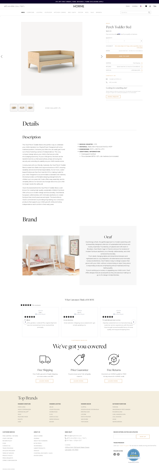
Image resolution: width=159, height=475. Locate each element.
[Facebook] (114, 455)
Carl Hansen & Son (119, 414)
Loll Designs (117, 416)
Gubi (19, 421)
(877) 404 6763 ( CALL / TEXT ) (14, 6)
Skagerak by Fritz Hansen (121, 409)
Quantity (109, 38)
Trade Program (8, 448)
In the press (37, 443)
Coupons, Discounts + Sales (43, 453)
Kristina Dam (85, 412)
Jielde (51, 407)
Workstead (53, 412)
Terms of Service (8, 453)
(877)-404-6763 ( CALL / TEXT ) (77, 438)
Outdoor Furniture (119, 404)
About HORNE (38, 436)
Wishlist (36, 450)
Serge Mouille (54, 419)
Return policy (7, 440)
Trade (128, 6)
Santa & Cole (53, 416)
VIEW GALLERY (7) (53, 108)
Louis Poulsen (54, 409)
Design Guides (38, 455)
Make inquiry (113, 96)
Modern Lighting (55, 404)
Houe (114, 419)
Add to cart (124, 56)
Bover (51, 421)
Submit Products (39, 448)
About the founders (40, 440)
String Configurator (10, 460)
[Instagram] (118, 455)
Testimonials (38, 445)
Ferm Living (21, 407)
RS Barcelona (117, 412)
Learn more (44, 381)
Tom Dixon (84, 421)
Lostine (83, 414)
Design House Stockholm (90, 409)
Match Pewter (86, 416)
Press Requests (8, 458)
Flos (51, 414)
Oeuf (108, 23)
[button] (25, 322)
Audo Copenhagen (24, 409)
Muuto (20, 419)
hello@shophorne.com (74, 436)
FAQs (4, 443)
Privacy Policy (8, 455)
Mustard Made (23, 416)
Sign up (143, 436)
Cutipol (83, 407)
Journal (135, 6)
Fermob (115, 407)
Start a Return (7, 438)
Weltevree (84, 419)
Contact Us (6, 445)
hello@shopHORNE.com (115, 79)
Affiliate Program (9, 450)
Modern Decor (86, 404)
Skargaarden (117, 421)
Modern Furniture (24, 404)
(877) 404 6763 (113, 82)
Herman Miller (23, 412)
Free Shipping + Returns (10, 436)
